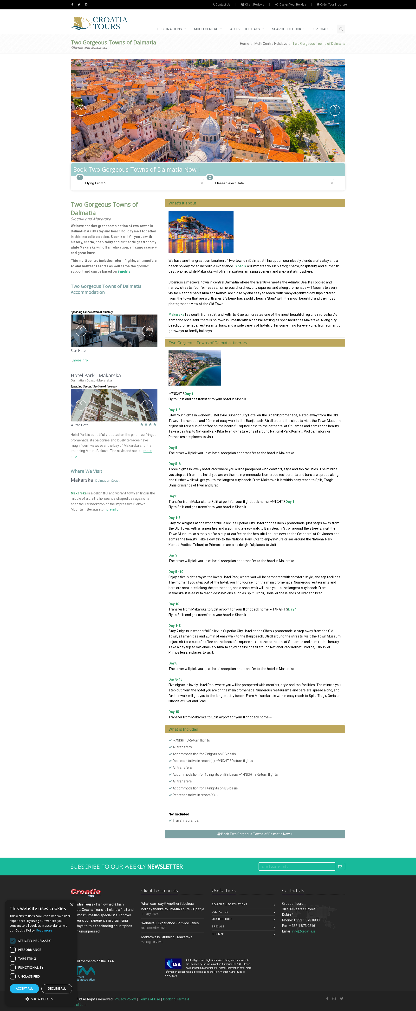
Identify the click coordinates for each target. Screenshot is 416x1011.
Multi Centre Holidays (270, 44)
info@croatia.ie (304, 931)
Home (244, 44)
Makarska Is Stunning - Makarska (166, 937)
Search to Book (286, 29)
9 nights (123, 271)
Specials (321, 29)
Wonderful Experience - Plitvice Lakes (170, 923)
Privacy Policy (125, 999)
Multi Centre (206, 29)
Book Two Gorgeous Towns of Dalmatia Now (256, 834)
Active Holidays (245, 29)
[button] (81, 110)
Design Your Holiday (292, 4)
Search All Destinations (229, 904)
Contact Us (222, 4)
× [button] (71, 905)
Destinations (169, 29)
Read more (44, 930)
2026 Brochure (222, 919)
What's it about (182, 203)
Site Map (218, 934)
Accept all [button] (24, 988)
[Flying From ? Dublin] (143, 183)
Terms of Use (149, 999)
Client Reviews (254, 4)
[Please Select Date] (273, 183)
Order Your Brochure (333, 4)
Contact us (220, 911)
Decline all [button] (57, 988)
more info (80, 360)
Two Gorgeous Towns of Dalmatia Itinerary (208, 342)
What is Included (183, 729)
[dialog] (41, 953)
